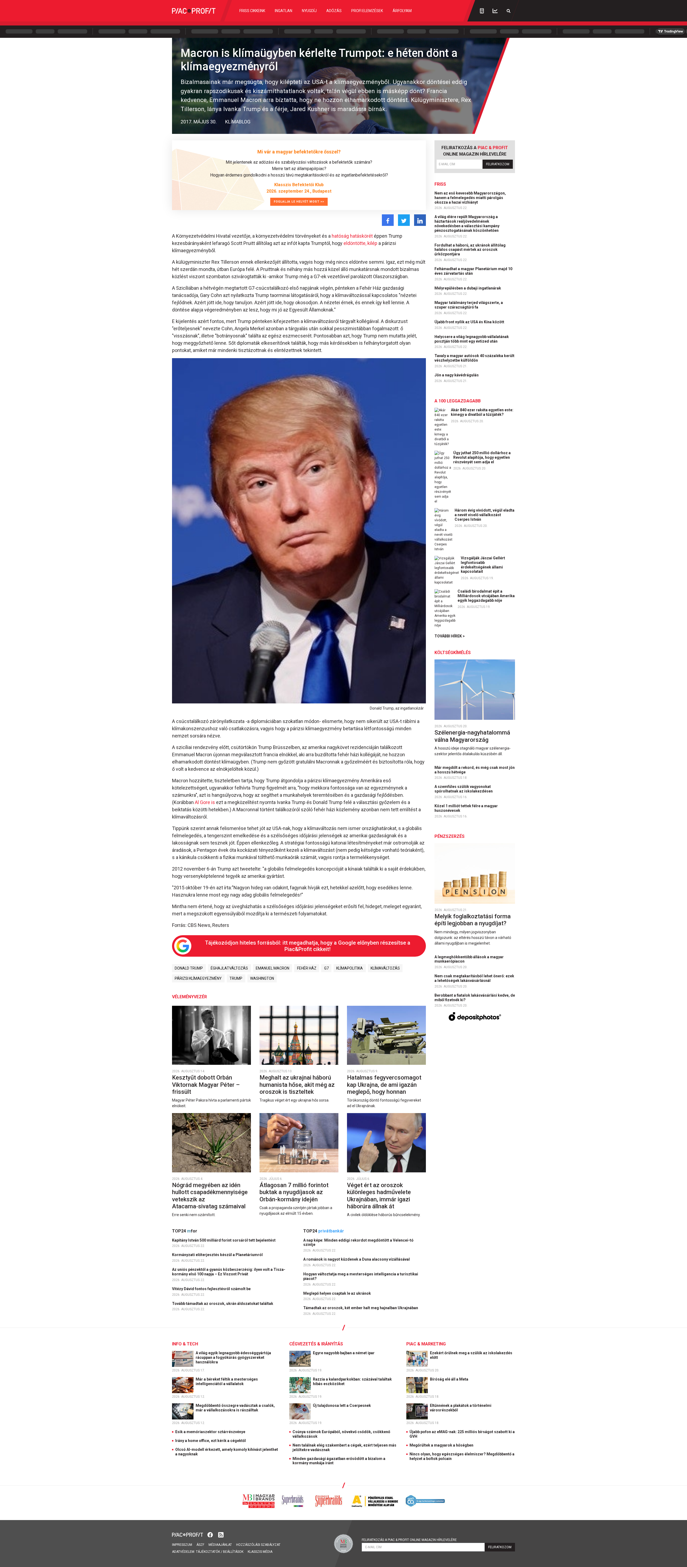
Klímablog (237, 121)
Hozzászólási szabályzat (258, 1545)
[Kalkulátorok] (482, 11)
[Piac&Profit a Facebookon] (210, 1534)
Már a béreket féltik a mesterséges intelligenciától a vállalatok (227, 1381)
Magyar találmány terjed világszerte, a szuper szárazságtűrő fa (468, 304)
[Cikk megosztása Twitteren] (404, 220)
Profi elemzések (367, 11)
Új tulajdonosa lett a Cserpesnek (342, 1405)
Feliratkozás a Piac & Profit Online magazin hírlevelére (409, 1540)
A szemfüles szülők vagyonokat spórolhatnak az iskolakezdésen (464, 788)
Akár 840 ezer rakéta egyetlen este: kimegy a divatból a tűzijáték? (482, 412)
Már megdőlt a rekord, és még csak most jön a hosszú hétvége (474, 769)
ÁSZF (200, 1545)
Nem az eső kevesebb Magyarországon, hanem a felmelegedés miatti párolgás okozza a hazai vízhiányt (470, 197)
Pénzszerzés (449, 836)
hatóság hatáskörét (352, 236)
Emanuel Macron (272, 968)
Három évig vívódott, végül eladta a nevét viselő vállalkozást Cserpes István (484, 515)
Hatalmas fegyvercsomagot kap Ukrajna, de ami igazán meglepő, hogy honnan (384, 1084)
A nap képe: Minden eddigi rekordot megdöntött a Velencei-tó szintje (358, 1242)
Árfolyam (402, 11)
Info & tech (185, 1343)
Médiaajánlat (220, 1545)
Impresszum (182, 1545)
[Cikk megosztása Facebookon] (388, 220)
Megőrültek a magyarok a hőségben (441, 1445)
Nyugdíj (309, 11)
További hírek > (449, 636)
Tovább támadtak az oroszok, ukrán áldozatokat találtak (223, 1303)
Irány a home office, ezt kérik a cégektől (210, 1440)
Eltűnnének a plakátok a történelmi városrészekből (460, 1407)
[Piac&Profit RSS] (221, 1534)
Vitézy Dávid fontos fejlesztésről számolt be (211, 1289)
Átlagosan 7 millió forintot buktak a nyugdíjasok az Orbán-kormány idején (294, 1192)
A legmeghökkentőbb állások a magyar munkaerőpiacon (469, 959)
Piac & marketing (426, 1343)
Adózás (334, 11)
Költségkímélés (452, 652)
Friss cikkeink (252, 11)
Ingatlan (283, 11)
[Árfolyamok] (495, 10)
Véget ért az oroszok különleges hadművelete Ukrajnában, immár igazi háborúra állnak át (379, 1196)
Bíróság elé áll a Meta (449, 1379)
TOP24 (184, 1231)
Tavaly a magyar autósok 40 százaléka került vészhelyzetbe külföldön (474, 358)
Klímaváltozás (385, 968)
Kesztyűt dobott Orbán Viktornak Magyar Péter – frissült (206, 1084)
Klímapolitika (349, 968)
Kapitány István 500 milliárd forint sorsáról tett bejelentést (224, 1240)
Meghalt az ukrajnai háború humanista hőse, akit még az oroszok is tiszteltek (297, 1084)
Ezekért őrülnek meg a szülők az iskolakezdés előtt (471, 1355)
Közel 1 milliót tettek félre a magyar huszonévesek (466, 808)
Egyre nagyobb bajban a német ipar (344, 1353)
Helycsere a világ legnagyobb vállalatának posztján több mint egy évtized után (471, 339)
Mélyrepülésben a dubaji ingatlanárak (468, 288)
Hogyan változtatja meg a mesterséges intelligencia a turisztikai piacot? (360, 1276)
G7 (326, 968)
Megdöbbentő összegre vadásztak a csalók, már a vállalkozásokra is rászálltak (235, 1407)
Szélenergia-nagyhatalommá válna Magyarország (472, 736)
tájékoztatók (208, 1552)
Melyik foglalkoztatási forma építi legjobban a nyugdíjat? (472, 920)
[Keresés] (508, 11)
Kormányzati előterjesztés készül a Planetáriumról (218, 1255)
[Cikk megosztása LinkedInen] (420, 220)
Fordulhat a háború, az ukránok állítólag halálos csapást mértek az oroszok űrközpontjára (470, 249)
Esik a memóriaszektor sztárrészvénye (210, 1432)
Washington (262, 978)
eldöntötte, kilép (360, 243)
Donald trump (189, 968)
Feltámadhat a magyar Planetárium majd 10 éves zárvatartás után (473, 271)
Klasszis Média (260, 1552)
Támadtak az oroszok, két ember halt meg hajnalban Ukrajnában (361, 1308)
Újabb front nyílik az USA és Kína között (469, 322)
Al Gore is (205, 802)
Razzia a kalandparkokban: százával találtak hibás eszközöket (352, 1381)
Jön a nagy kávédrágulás (457, 375)
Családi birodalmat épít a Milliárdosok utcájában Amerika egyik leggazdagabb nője (486, 596)
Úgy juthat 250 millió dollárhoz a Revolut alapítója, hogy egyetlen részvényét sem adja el (482, 457)
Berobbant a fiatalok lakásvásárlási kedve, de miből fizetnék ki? (474, 997)
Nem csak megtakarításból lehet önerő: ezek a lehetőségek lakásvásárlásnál (474, 978)
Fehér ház (306, 968)
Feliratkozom (497, 164)
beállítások (233, 1552)
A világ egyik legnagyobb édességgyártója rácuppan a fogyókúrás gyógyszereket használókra (233, 1357)
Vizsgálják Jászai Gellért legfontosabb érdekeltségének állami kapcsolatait (483, 565)
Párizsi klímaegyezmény (198, 978)
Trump (235, 978)
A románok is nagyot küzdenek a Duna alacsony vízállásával (357, 1259)
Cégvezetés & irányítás (316, 1343)
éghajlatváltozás (229, 968)
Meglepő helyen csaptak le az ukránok (337, 1293)
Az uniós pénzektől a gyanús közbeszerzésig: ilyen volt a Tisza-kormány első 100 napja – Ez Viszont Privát (228, 1271)
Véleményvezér (189, 996)
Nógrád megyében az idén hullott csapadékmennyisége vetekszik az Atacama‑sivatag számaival (210, 1196)
